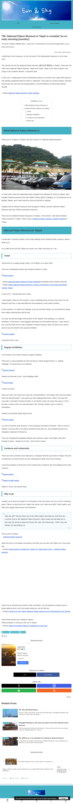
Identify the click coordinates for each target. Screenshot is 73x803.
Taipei (5, 636)
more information (52, 798)
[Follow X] (19, 686)
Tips (12, 797)
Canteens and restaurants (35, 117)
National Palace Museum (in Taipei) (37, 108)
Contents (34, 101)
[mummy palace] (8, 334)
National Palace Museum (12, 537)
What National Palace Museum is (36, 105)
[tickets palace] (7, 275)
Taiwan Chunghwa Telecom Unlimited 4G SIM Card (27, 626)
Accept (63, 798)
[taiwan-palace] (8, 474)
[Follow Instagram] (54, 686)
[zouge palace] (7, 383)
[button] (67, 461)
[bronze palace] (8, 420)
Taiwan (23, 632)
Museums (6, 632)
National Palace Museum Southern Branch (49, 219)
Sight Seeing (15, 632)
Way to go (30, 121)
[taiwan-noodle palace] (10, 480)
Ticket (29, 111)
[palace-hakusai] (8, 370)
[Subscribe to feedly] (19, 690)
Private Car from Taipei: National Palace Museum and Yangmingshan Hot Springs (39, 611)
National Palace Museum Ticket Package (23, 93)
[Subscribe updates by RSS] (54, 690)
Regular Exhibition (33, 114)
